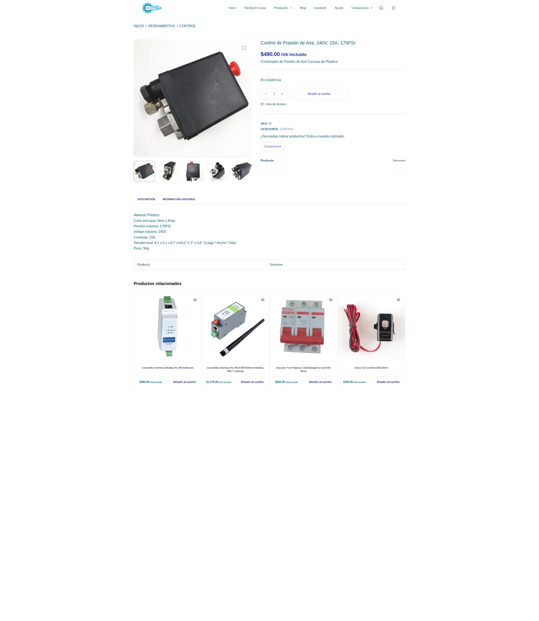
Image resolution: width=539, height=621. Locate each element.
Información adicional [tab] (179, 199)
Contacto (320, 7)
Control (287, 129)
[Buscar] (381, 8)
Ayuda (339, 7)
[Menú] (393, 8)
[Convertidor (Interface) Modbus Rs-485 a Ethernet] (167, 327)
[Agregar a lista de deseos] (195, 299)
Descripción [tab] (146, 199)
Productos (281, 7)
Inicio (232, 7)
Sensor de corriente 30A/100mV (371, 367)
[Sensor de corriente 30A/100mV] (371, 327)
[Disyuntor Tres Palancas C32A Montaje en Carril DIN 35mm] (303, 327)
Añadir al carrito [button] (184, 382)
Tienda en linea (255, 7)
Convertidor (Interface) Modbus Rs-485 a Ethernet (167, 367)
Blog (303, 7)
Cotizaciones (360, 7)
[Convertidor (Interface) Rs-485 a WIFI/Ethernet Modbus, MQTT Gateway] (236, 327)
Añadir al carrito (319, 93)
